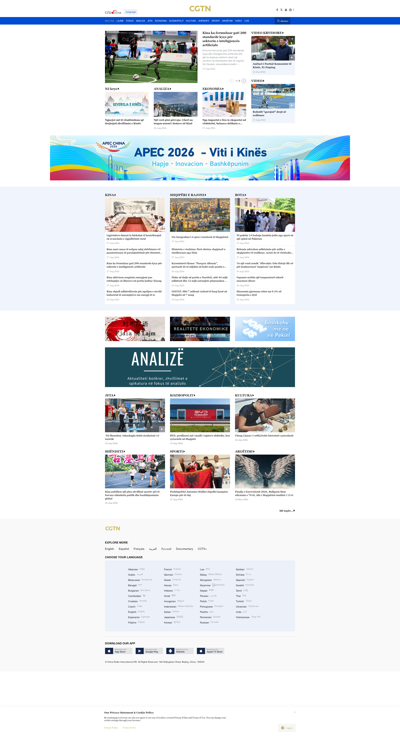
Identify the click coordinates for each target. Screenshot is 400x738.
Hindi (169, 595)
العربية (153, 548)
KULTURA (243, 395)
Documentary (184, 548)
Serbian (244, 569)
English (109, 548)
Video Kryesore (266, 33)
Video (256, 81)
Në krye (111, 89)
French (172, 569)
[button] (231, 81)
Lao (205, 569)
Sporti (176, 451)
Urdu (241, 611)
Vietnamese (248, 617)
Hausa (171, 585)
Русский (166, 548)
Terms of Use (129, 727)
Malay (211, 574)
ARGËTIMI (244, 451)
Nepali (207, 590)
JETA (109, 395)
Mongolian (210, 580)
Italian (171, 611)
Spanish (245, 580)
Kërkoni (284, 21)
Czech (135, 606)
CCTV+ (202, 548)
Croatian (137, 601)
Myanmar (212, 585)
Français (139, 548)
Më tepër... (286, 510)
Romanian (210, 617)
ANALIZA (161, 89)
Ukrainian (247, 606)
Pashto (207, 611)
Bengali (135, 585)
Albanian (136, 569)
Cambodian (136, 595)
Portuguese (211, 606)
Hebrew (172, 590)
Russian (209, 622)
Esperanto (139, 617)
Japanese (173, 617)
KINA (109, 195)
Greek (172, 580)
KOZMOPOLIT (181, 395)
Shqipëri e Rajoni (187, 195)
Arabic (135, 574)
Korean (172, 622)
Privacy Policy (111, 727)
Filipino (136, 622)
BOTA (239, 195)
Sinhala (244, 574)
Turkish (244, 601)
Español (124, 548)
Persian (208, 595)
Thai (241, 595)
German (173, 574)
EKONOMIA (212, 89)
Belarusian (140, 580)
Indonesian (178, 606)
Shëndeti (114, 451)
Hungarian (174, 601)
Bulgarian (139, 590)
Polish (207, 601)
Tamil (242, 590)
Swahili (245, 585)
